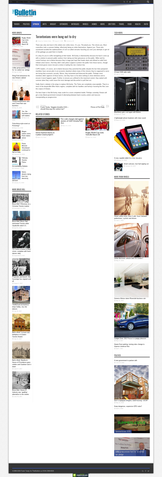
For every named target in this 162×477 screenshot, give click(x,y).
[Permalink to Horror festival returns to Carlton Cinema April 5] (47, 130)
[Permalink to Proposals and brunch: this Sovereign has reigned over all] (21, 275)
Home (14, 2)
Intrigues (75, 24)
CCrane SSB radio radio (122, 72)
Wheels (85, 24)
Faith (146, 24)
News (102, 24)
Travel (121, 24)
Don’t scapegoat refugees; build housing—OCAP (131, 400)
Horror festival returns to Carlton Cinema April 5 (45, 134)
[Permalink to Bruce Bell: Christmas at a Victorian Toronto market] (20, 202)
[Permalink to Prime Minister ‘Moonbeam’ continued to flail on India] (16, 150)
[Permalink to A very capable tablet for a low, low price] (131, 156)
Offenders (64, 24)
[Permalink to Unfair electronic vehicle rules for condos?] (131, 257)
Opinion (36, 24)
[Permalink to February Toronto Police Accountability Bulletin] (16, 165)
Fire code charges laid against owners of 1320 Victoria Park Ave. (72, 121)
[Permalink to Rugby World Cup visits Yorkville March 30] (97, 130)
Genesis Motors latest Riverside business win (130, 298)
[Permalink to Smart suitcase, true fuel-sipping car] (118, 170)
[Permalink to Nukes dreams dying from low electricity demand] (16, 179)
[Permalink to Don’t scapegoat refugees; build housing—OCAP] (131, 399)
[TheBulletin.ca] (25, 15)
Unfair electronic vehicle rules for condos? (128, 258)
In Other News (23, 2)
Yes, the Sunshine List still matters (26, 113)
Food (130, 24)
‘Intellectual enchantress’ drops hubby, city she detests (20, 307)
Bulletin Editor (47, 41)
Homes (94, 24)
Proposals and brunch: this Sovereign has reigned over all (21, 279)
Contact (32, 2)
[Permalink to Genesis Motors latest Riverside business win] (131, 297)
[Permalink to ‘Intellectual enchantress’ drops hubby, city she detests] (21, 303)
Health (137, 24)
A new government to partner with (125, 360)
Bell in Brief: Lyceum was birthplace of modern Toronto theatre (21, 335)
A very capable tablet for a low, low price (128, 158)
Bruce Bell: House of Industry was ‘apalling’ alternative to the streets (20, 392)
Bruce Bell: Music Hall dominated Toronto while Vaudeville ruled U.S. (20, 223)
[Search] (148, 2)
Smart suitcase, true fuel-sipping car (136, 164)
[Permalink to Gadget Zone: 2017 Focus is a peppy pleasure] (131, 337)
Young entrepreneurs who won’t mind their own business (21, 103)
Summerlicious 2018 (122, 431)
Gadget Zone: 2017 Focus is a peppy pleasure (130, 338)
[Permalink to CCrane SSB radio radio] (131, 70)
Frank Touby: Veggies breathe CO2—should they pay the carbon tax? (54, 107)
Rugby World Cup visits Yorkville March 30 (95, 134)
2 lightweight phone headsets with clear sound (130, 118)
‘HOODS (16, 24)
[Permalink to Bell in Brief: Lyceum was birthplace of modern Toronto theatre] (21, 331)
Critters (111, 24)
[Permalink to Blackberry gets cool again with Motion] (131, 111)
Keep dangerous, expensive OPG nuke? (128, 406)
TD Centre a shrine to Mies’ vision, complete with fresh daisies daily (21, 251)
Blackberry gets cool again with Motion (127, 112)
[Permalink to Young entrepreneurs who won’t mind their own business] (21, 100)
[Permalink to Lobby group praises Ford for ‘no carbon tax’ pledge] (21, 66)
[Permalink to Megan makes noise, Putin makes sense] (16, 138)
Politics (26, 24)
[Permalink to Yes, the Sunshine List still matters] (16, 118)
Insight (53, 24)
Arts (44, 24)
